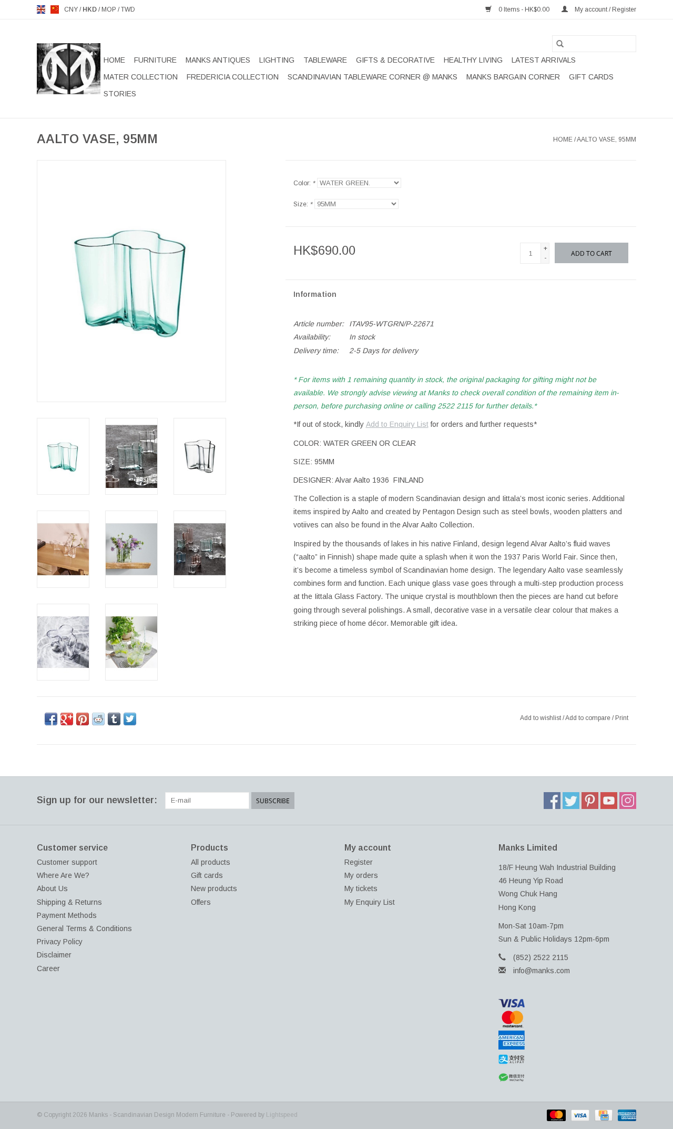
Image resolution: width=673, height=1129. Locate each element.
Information (314, 294)
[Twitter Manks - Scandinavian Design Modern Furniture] (571, 800)
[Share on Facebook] (51, 719)
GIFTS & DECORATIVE (395, 60)
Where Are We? (63, 875)
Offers (201, 902)
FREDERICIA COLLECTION (233, 77)
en (41, 9)
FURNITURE (155, 60)
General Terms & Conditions (84, 928)
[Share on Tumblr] (114, 719)
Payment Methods (67, 915)
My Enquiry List (369, 902)
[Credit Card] (602, 1114)
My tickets (361, 888)
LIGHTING (276, 60)
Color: (304, 183)
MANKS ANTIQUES (218, 60)
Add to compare (588, 718)
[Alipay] (567, 1060)
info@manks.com (541, 970)
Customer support (67, 862)
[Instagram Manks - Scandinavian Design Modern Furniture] (627, 800)
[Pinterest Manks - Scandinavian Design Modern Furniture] (590, 800)
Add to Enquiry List (397, 424)
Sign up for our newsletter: (97, 800)
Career (48, 968)
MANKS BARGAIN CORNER (513, 77)
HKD (90, 9)
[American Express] (567, 1040)
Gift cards (591, 77)
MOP (109, 9)
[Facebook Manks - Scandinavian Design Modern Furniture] (552, 800)
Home (114, 60)
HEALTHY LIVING (473, 60)
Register (358, 862)
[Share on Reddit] (98, 719)
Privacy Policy (60, 941)
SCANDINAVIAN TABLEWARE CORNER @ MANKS (372, 77)
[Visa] (567, 1003)
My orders (361, 875)
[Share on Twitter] (130, 719)
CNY (71, 9)
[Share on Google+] (66, 719)
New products (214, 888)
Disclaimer (54, 955)
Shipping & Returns (69, 902)
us (54, 9)
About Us (52, 888)
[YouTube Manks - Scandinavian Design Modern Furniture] (608, 800)
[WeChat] (567, 1078)
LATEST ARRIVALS (544, 60)
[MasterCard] (567, 1019)
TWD (128, 9)
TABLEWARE (325, 60)
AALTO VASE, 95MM (606, 139)
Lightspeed (282, 1114)
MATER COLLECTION (141, 77)
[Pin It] (82, 719)
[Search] (560, 43)
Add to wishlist (541, 718)
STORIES (120, 93)
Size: (302, 204)
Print (621, 718)
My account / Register (604, 9)
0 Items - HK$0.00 (524, 9)
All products (210, 862)
